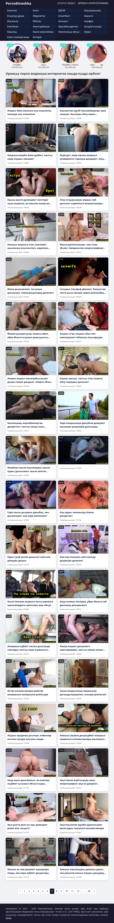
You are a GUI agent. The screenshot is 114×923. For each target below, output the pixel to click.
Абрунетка (39, 15)
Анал (36, 10)
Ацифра (88, 21)
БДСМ (61, 10)
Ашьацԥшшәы (92, 10)
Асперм (37, 37)
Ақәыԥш (12, 31)
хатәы (8, 918)
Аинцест (63, 21)
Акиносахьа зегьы (68, 31)
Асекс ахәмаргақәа (18, 37)
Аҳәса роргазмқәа (43, 31)
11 (72, 891)
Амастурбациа (41, 26)
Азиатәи (12, 10)
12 (78, 891)
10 (66, 891)
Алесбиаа (12, 26)
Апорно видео (66, 3)
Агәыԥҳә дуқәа (15, 15)
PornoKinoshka (18, 3)
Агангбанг (64, 15)
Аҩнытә (88, 15)
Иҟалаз (37, 21)
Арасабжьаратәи (68, 26)
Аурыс (87, 31)
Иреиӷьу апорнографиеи (93, 3)
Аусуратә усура (92, 26)
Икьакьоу (12, 21)
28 (89, 891)
